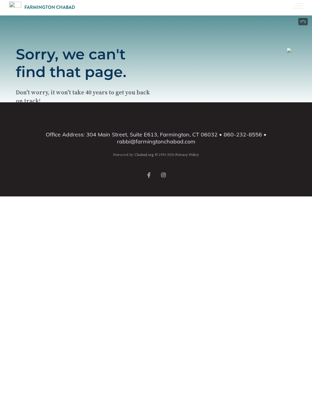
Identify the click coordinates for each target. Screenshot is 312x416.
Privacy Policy (187, 155)
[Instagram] (163, 174)
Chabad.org (144, 155)
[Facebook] (148, 174)
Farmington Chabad (49, 8)
